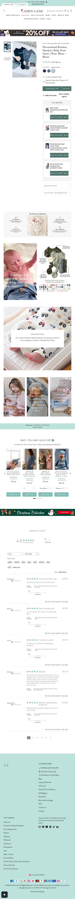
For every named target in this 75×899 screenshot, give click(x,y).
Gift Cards (42, 786)
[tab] (9, 4)
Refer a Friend (8, 854)
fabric (23, 562)
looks (35, 562)
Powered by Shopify (37, 891)
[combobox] (15, 554)
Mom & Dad (63, 15)
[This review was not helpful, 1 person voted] (66, 729)
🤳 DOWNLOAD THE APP (48, 768)
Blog (40, 779)
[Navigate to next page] (50, 737)
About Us (7, 822)
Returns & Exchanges (46, 800)
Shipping (7, 836)
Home (42, 19)
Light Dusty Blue (53, 71)
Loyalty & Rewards (45, 782)
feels (48, 562)
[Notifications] (65, 10)
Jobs (5, 851)
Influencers (7, 843)
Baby (48, 15)
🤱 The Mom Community (47, 771)
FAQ (40, 804)
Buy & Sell (42, 796)
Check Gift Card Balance (47, 789)
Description (50, 186)
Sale (49, 19)
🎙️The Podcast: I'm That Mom (49, 775)
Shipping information (56, 193)
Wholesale (51, 11)
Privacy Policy (8, 858)
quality (10, 562)
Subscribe (59, 11)
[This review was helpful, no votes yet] (62, 602)
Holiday (25, 15)
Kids (54, 15)
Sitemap (41, 811)
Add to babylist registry (64, 95)
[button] (24, 43)
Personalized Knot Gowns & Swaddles (58, 43)
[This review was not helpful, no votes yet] (66, 602)
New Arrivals (13, 15)
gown (29, 562)
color (9, 567)
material (16, 562)
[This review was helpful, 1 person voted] (63, 729)
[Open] (4, 894)
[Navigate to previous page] (24, 737)
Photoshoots (8, 847)
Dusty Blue (49, 71)
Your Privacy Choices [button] (11, 868)
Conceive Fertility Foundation (14, 825)
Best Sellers (37, 15)
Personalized (31, 19)
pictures (41, 562)
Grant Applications (10, 829)
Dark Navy (44, 71)
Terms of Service (9, 865)
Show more (16, 567)
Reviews (6, 833)
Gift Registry (43, 793)
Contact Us (42, 807)
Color (51, 67)
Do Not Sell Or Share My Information (17, 861)
